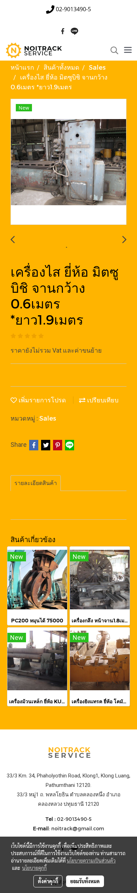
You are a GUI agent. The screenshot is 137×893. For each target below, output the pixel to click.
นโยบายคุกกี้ (34, 868)
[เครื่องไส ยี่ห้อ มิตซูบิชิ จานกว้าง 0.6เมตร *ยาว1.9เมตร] (68, 162)
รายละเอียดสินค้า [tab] (35, 483)
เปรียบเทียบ (101, 399)
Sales (47, 418)
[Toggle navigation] (128, 50)
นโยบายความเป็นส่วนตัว (91, 860)
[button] (112, 50)
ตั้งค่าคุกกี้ (48, 881)
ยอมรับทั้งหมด (85, 881)
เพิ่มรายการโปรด (41, 399)
